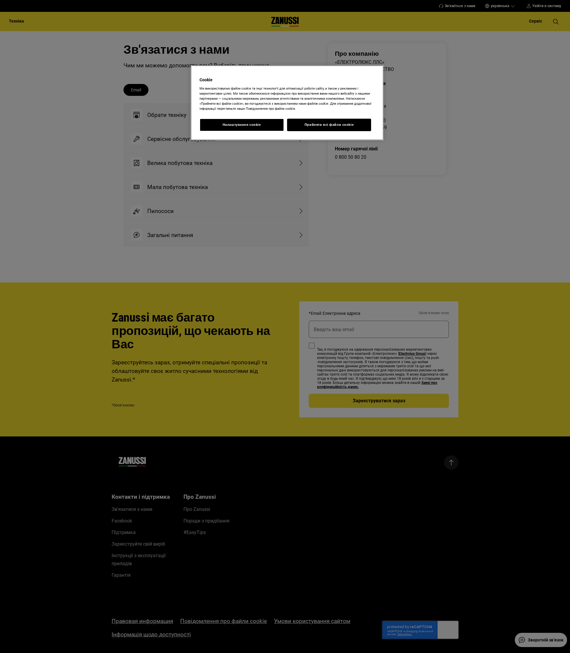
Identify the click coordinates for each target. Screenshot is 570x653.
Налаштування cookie (242, 124)
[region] (287, 102)
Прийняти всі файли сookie (329, 124)
